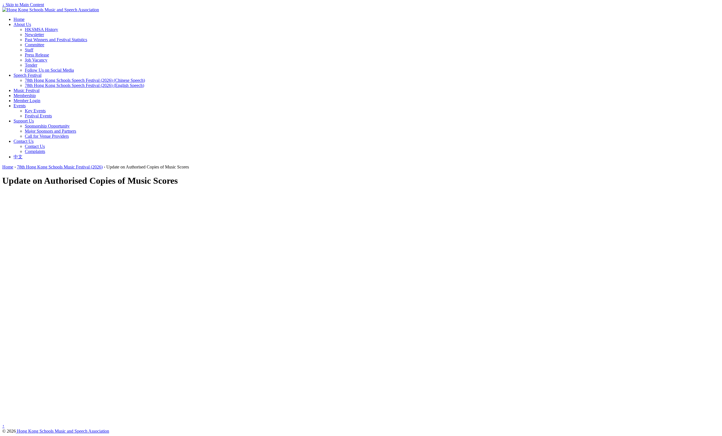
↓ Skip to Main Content (23, 4)
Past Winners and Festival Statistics (56, 39)
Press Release (37, 54)
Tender (31, 65)
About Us (22, 24)
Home (19, 19)
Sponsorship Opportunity (47, 126)
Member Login (27, 100)
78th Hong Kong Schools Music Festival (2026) (60, 167)
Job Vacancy (36, 60)
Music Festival (26, 90)
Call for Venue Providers (47, 136)
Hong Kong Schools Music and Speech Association (62, 431)
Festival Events (38, 115)
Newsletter (34, 34)
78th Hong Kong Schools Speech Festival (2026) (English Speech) (84, 85)
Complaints (35, 151)
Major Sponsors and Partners (50, 131)
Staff (29, 49)
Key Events (35, 110)
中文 (18, 156)
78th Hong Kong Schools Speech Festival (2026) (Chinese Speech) (85, 80)
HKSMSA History (41, 29)
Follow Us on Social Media (49, 70)
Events (20, 105)
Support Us (24, 121)
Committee (34, 44)
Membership (25, 95)
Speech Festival (27, 75)
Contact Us (24, 141)
